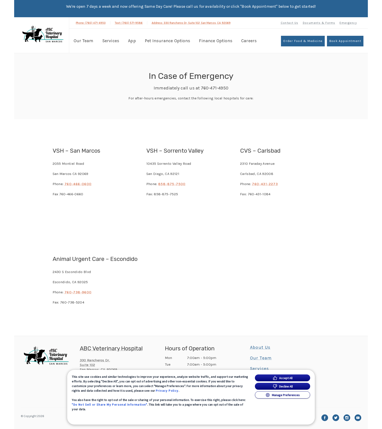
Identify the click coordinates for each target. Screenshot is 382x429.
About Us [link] (260, 347)
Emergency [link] (348, 23)
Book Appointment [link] (345, 41)
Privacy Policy (167, 391)
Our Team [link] (84, 40)
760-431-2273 (265, 184)
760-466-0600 (78, 184)
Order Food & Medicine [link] (302, 41)
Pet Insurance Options (167, 40)
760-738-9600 (78, 292)
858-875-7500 (172, 184)
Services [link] (110, 40)
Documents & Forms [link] (319, 23)
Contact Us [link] (289, 23)
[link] (43, 34)
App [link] (132, 40)
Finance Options (215, 40)
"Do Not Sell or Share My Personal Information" (109, 404)
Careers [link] (249, 40)
